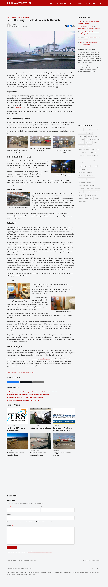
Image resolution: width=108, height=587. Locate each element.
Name (9, 507)
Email (43, 507)
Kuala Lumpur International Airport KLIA (88, 156)
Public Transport (95, 188)
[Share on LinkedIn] (71, 26)
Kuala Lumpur (92, 152)
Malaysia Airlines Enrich (85, 172)
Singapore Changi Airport (86, 198)
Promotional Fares (84, 188)
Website (9, 514)
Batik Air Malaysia (95, 139)
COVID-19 (96, 143)
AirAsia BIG (88, 130)
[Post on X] (66, 26)
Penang (89, 182)
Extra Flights (82, 146)
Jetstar (97, 149)
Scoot (97, 192)
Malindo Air (82, 175)
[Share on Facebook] (68, 26)
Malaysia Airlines (83, 169)
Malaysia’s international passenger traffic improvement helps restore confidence (33, 392)
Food (92, 149)
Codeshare (89, 143)
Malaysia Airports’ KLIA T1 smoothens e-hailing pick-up (26, 397)
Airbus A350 (82, 133)
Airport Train (82, 136)
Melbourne (90, 175)
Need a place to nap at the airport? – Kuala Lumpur (21, 560)
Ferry (9, 372)
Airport (90, 133)
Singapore (81, 195)
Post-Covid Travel (83, 185)
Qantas (81, 192)
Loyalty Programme (84, 166)
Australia (81, 139)
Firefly (89, 146)
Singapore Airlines (91, 195)
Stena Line (17, 107)
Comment (10, 525)
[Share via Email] (73, 26)
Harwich (13, 372)
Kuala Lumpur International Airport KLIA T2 (88, 162)
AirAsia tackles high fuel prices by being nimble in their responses (29, 394)
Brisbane (81, 143)
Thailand (97, 198)
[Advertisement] (54, 9)
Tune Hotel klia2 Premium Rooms (91, 560)
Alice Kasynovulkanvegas (86, 26)
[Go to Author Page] (9, 25)
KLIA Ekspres (82, 152)
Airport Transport (92, 136)
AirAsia (81, 130)
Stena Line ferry (30, 372)
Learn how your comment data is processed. (40, 552)
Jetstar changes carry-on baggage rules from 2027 (24, 400)
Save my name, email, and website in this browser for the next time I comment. (30, 522)
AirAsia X (95, 130)
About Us (22, 568)
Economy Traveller (20, 3)
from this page (45, 359)
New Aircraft (82, 179)
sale (86, 192)
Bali (87, 139)
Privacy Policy (28, 568)
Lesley (14, 24)
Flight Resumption (84, 149)
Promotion (93, 185)
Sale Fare (91, 192)
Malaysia (94, 166)
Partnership (82, 182)
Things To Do (82, 201)
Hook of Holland (20, 372)
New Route (91, 179)
